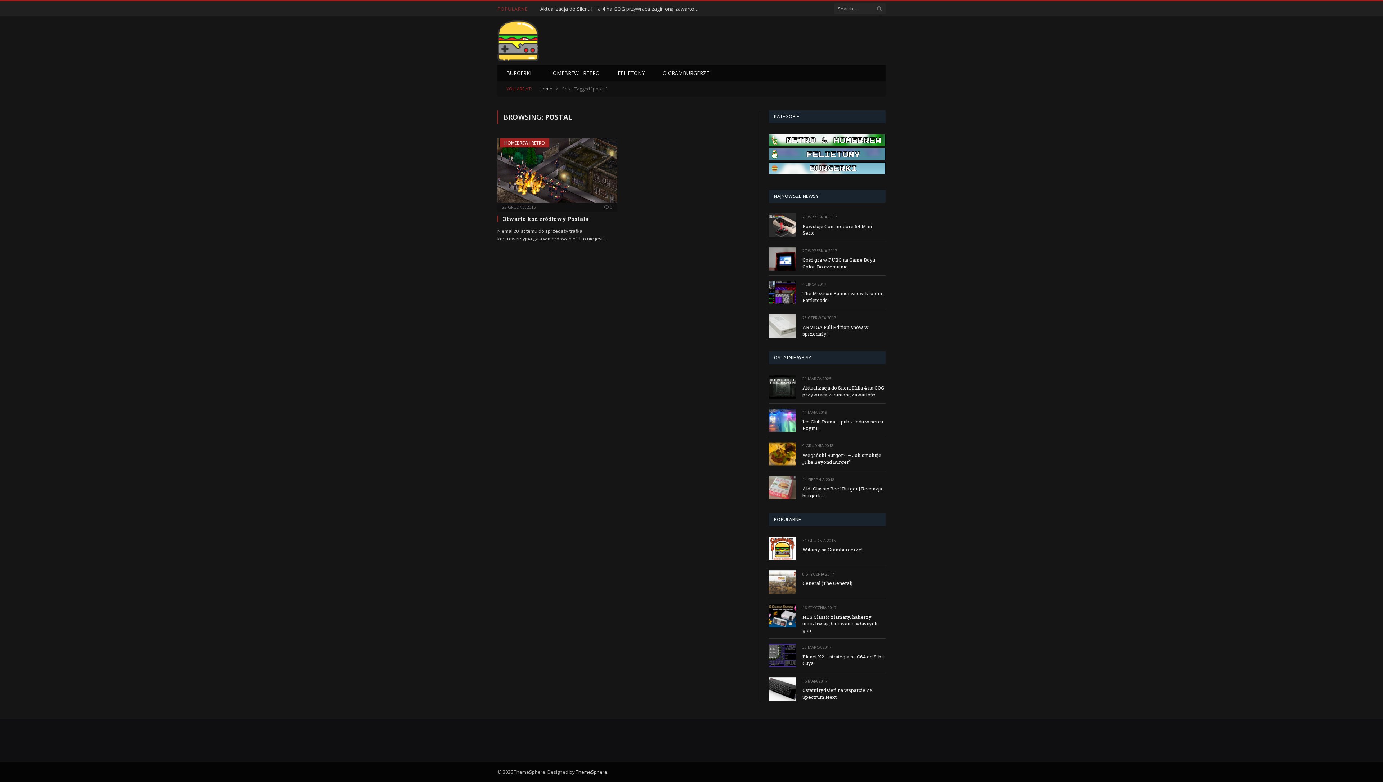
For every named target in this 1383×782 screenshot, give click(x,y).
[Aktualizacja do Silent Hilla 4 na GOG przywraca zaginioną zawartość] (782, 387)
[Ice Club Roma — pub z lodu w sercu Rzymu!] (782, 420)
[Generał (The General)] (782, 582)
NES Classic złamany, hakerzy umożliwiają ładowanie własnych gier (839, 624)
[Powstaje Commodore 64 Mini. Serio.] (782, 225)
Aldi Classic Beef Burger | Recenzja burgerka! (842, 492)
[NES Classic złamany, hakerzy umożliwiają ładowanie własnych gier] (782, 615)
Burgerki (518, 73)
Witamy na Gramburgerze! (832, 549)
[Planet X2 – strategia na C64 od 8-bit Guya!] (782, 655)
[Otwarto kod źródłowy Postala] (557, 170)
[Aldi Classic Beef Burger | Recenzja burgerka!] (782, 487)
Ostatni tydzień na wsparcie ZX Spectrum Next (837, 693)
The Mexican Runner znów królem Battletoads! (842, 296)
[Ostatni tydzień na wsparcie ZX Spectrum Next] (782, 689)
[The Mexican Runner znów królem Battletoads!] (782, 292)
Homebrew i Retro (574, 73)
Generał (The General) (827, 583)
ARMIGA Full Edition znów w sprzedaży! (835, 330)
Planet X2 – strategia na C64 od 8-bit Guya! (843, 660)
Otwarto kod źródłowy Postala (545, 218)
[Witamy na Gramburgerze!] (782, 548)
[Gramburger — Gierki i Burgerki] (518, 40)
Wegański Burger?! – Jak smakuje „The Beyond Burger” (841, 458)
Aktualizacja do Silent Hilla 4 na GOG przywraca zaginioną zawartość (843, 391)
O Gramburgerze (686, 73)
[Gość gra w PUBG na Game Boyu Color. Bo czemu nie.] (782, 259)
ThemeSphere (591, 772)
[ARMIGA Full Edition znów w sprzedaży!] (782, 326)
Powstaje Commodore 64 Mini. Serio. (837, 229)
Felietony (631, 73)
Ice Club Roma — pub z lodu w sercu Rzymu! (592, 9)
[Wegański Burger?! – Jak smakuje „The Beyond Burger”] (782, 454)
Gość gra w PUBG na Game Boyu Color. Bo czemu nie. (838, 263)
